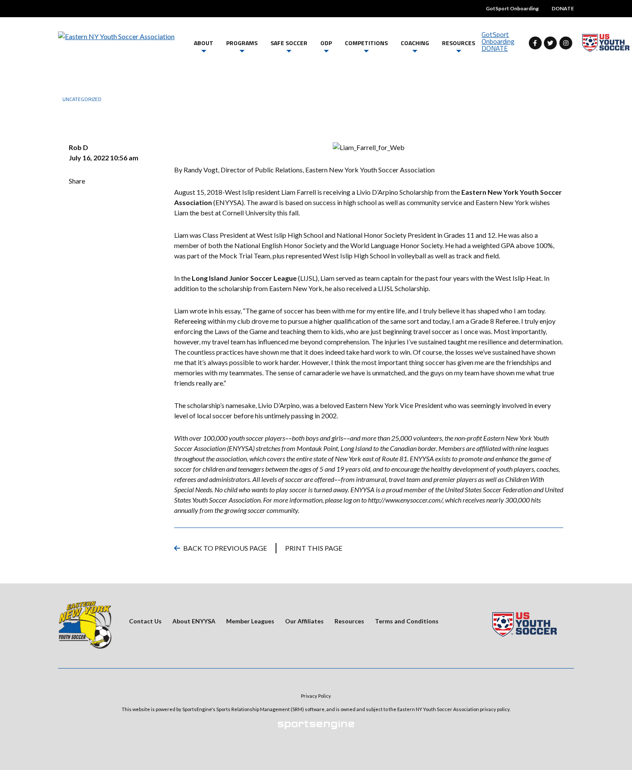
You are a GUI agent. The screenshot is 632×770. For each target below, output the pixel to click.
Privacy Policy (316, 695)
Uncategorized (81, 99)
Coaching (415, 42)
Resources (458, 42)
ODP (326, 42)
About (203, 42)
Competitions (366, 42)
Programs (242, 42)
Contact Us (145, 621)
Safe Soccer (288, 42)
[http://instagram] (565, 43)
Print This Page (313, 548)
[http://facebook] (535, 43)
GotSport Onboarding (512, 8)
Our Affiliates (304, 621)
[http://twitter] (550, 43)
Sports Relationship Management (253, 709)
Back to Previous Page (225, 548)
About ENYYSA (193, 621)
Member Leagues (250, 621)
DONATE (563, 8)
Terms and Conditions (407, 621)
